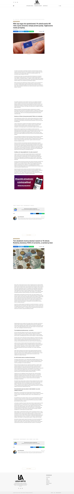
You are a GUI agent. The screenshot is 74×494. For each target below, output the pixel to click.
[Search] (60, 6)
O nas (54, 492)
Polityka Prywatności (48, 483)
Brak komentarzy (25, 29)
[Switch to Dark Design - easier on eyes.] (59, 5)
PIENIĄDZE (31, 439)
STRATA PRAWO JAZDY (27, 205)
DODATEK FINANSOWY (23, 439)
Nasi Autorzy (47, 480)
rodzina (34, 439)
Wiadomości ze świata (38, 5)
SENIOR (37, 439)
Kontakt (47, 479)
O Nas (47, 478)
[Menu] (13, 6)
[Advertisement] (37, 12)
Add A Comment (28, 468)
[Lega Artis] (37, 2)
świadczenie (32, 205)
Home (13, 19)
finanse (28, 439)
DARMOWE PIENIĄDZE (16, 439)
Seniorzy (22, 205)
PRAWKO (14, 205)
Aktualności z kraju (29, 5)
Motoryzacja (45, 5)
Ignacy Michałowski (15, 29)
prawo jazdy (18, 205)
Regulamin (47, 484)
